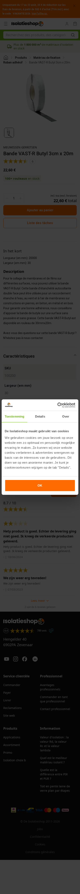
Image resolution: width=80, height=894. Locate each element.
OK (40, 485)
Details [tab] (40, 416)
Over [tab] (65, 416)
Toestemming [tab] (14, 416)
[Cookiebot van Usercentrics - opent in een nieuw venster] (57, 405)
